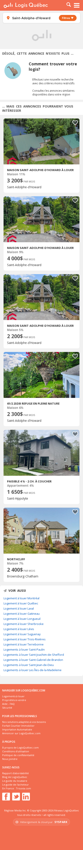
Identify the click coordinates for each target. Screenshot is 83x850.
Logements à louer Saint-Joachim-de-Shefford (34, 655)
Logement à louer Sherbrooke (24, 624)
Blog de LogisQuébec (14, 777)
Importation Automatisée (17, 729)
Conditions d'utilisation (15, 751)
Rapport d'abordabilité (15, 773)
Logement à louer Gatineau (22, 614)
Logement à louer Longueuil (22, 619)
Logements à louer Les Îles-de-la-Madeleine (33, 670)
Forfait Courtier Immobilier (18, 725)
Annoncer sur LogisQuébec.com (21, 733)
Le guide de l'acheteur (15, 784)
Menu (77, 5)
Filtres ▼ (67, 18)
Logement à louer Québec (21, 603)
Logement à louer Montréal (21, 598)
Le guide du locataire (14, 780)
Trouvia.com (23, 788)
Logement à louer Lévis (19, 629)
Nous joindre (9, 759)
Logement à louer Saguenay (22, 634)
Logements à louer (13, 696)
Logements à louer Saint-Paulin (24, 649)
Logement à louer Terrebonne (24, 644)
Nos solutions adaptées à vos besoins (24, 722)
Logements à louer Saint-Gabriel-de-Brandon (33, 660)
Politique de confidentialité (18, 755)
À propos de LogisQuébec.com (20, 747)
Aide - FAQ (8, 703)
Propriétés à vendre (14, 700)
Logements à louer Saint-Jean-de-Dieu (29, 665)
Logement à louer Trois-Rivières (25, 639)
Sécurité (7, 707)
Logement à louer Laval (19, 608)
